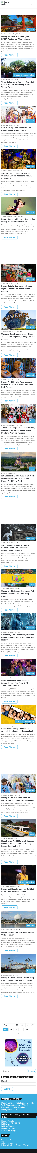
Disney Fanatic (7, 1121)
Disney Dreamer (8, 1128)
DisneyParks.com (9, 1109)
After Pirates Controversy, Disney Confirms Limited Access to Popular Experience (16, 175)
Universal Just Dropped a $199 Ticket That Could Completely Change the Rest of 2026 (18, 336)
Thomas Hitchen (7, 929)
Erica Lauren (6, 588)
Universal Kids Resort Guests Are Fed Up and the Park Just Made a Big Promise (17, 593)
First (5, 1025)
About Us (5, 1141)
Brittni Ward (5, 125)
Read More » (9, 55)
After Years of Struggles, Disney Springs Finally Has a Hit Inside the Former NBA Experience (16, 547)
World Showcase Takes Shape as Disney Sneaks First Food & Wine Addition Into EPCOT (15, 683)
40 (22, 1025)
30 (17, 1025)
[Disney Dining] (6, 4)
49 (11, 1029)
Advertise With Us (9, 1143)
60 (27, 1029)
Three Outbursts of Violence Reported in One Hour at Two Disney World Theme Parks (17, 84)
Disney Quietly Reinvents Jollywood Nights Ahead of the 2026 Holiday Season (16, 288)
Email (4, 1081)
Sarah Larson (6, 379)
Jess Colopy (6, 79)
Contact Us (6, 1139)
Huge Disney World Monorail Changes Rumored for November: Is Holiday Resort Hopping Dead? (17, 843)
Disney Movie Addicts (10, 1123)
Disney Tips (6, 1125)
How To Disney (7, 1127)
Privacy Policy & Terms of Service (16, 1145)
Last (18, 1033)
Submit (7, 1089)
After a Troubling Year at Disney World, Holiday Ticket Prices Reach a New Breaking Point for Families (18, 430)
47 (32, 1025)
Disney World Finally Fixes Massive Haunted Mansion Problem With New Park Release (17, 384)
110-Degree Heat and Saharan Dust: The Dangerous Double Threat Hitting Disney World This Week (18, 478)
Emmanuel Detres (7, 331)
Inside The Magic (8, 1130)
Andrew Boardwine (7, 34)
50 (21, 1029)
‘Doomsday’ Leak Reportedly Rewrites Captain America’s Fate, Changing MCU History (18, 637)
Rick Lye (5, 473)
